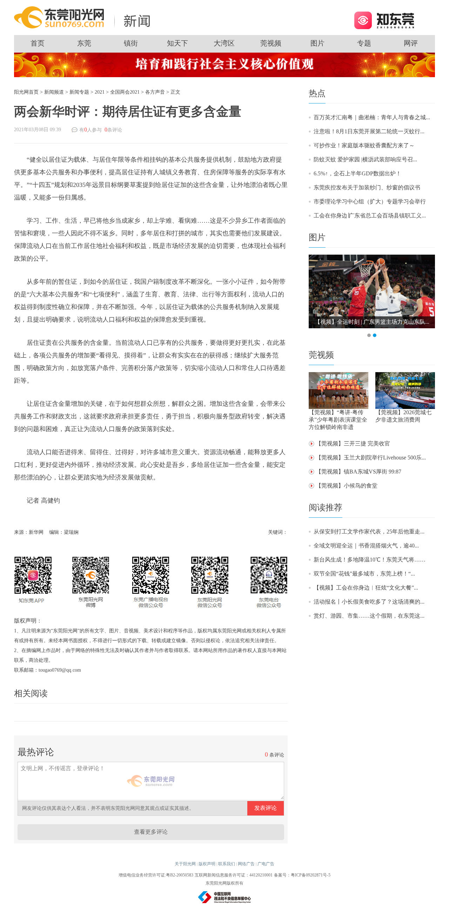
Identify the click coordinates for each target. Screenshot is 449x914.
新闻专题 (79, 92)
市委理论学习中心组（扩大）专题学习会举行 (370, 201)
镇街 (131, 43)
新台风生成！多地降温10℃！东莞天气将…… (369, 560)
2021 (100, 92)
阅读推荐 (325, 507)
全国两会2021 (125, 92)
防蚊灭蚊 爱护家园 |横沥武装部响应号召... (365, 159)
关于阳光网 (185, 863)
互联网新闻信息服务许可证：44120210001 (234, 875)
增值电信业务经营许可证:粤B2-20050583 (156, 875)
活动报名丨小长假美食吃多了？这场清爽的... (369, 602)
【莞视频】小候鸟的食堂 (346, 486)
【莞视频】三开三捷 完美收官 (353, 443)
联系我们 (226, 863)
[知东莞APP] (384, 20)
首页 (38, 43)
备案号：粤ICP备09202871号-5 (302, 875)
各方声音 (155, 92)
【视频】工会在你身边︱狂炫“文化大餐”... (366, 588)
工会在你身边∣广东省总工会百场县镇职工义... (370, 216)
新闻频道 (54, 92)
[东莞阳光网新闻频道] (84, 17)
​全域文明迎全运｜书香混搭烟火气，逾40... (366, 546)
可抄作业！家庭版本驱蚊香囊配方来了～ (364, 145)
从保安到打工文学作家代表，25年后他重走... (369, 532)
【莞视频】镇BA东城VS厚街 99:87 (358, 472)
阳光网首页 (26, 92)
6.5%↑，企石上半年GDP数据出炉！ (357, 173)
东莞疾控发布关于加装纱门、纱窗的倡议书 (367, 187)
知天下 (177, 43)
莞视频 (270, 43)
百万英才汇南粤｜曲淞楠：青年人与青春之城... (372, 117)
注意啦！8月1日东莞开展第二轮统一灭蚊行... (369, 131)
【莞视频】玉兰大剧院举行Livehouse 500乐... (371, 458)
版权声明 (207, 863)
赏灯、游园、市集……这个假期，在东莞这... (369, 616)
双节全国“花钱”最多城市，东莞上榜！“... (364, 574)
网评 (411, 43)
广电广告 (265, 863)
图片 (317, 43)
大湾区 (224, 43)
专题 (364, 43)
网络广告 (246, 863)
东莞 (84, 43)
